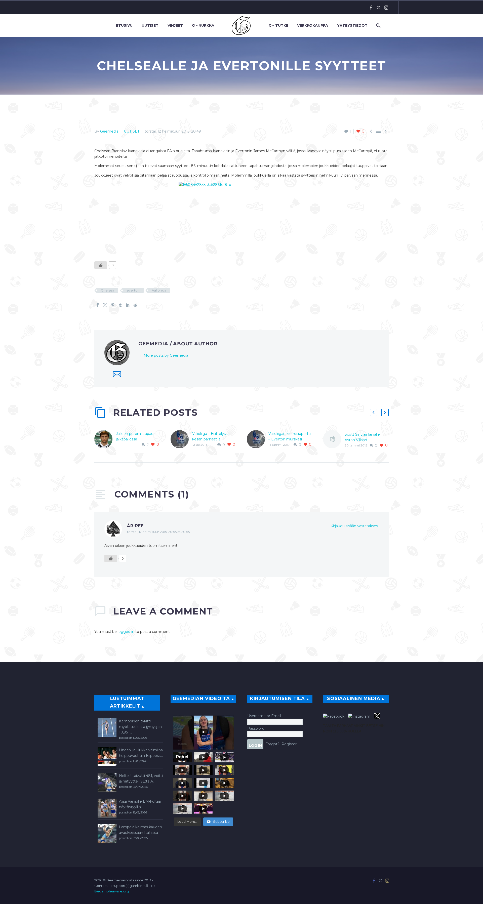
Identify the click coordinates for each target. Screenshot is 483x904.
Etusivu (124, 25)
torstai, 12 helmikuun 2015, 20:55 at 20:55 (158, 532)
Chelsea (107, 290)
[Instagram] (386, 8)
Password (255, 728)
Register (289, 744)
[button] (373, 412)
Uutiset (150, 25)
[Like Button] (100, 265)
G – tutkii (278, 25)
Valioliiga (159, 290)
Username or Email (264, 716)
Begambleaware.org (111, 891)
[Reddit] (135, 305)
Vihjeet (175, 25)
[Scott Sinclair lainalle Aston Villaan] (334, 440)
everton (133, 290)
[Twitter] (378, 8)
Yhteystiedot (352, 25)
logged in (126, 631)
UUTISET (131, 131)
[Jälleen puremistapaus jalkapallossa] (105, 439)
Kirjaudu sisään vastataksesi (355, 526)
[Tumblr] (120, 305)
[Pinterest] (113, 305)
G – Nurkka (203, 25)
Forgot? (272, 744)
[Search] (378, 25)
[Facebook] (371, 8)
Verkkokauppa (312, 25)
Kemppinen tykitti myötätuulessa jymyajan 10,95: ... (140, 726)
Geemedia (109, 131)
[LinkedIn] (128, 305)
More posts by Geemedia (166, 355)
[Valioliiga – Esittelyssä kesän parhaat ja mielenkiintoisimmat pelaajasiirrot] (181, 439)
